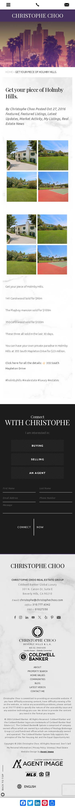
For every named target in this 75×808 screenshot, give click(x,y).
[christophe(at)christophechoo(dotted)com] (66, 5)
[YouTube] (33, 617)
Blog (37, 683)
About (37, 667)
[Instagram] (20, 617)
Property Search (38, 671)
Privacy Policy (39, 748)
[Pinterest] (52, 617)
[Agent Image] (37, 767)
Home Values (37, 675)
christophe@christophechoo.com (41, 600)
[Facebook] (15, 617)
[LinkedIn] (26, 617)
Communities (37, 679)
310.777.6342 (41, 604)
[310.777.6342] (37, 4)
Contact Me (38, 691)
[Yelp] (46, 617)
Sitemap (51, 748)
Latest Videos (37, 687)
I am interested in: (37, 432)
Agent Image (47, 752)
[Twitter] (39, 617)
